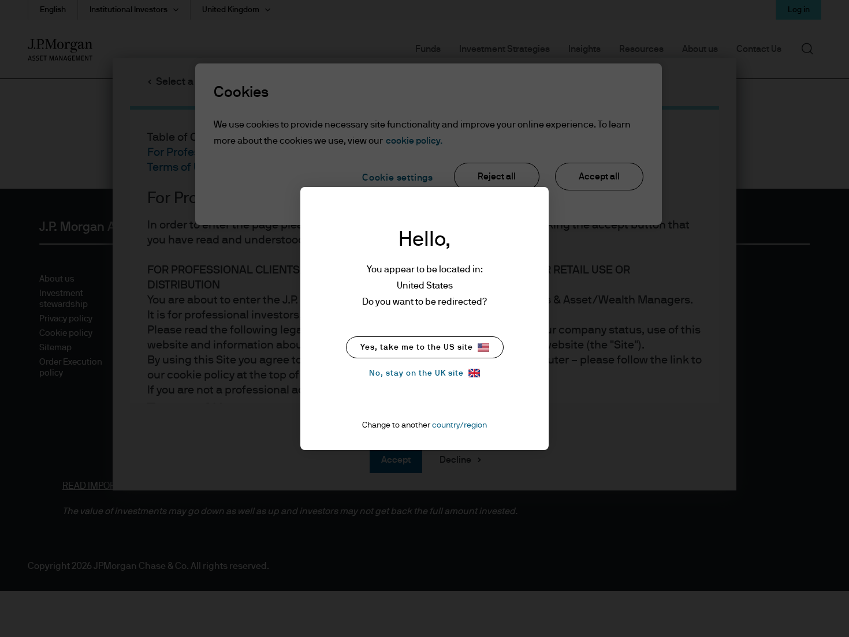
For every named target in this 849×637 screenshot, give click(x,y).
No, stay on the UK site (416, 373)
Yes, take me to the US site (416, 347)
